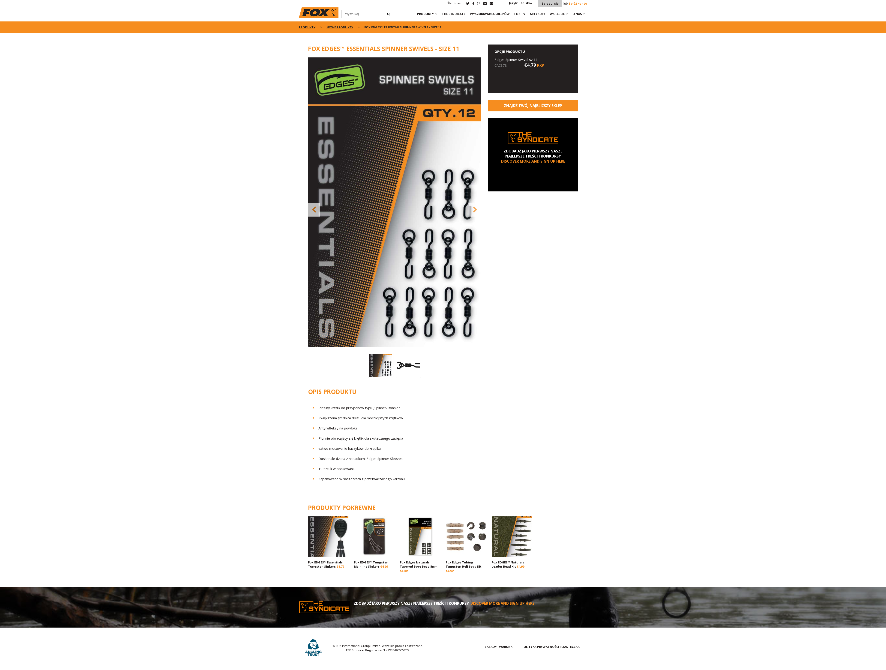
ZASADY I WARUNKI (499, 647)
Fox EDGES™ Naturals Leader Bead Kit (508, 564)
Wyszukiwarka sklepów (490, 14)
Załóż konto (578, 3)
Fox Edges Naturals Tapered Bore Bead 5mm (418, 564)
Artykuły (537, 14)
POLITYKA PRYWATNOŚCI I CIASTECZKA (551, 647)
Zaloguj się (550, 3)
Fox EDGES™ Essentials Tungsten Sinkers (325, 564)
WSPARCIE (557, 14)
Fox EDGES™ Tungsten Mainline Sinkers (371, 564)
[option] (394, 202)
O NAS (577, 14)
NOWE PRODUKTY (339, 27)
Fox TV (519, 14)
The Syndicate (453, 14)
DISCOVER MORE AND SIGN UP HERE (533, 161)
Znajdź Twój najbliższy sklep (533, 105)
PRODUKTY (425, 14)
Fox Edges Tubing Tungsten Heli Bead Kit (464, 564)
